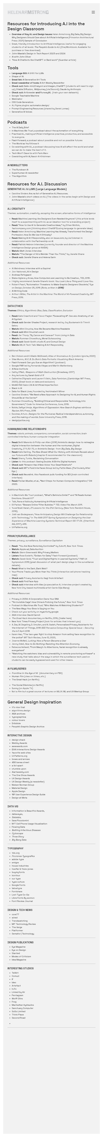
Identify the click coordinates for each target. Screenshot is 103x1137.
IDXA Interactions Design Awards (28, 749)
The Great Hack (20, 679)
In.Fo (14, 988)
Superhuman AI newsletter (25, 172)
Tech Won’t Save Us (22, 153)
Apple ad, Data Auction (31, 549)
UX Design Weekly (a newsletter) (28, 781)
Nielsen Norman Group (23, 784)
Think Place (18, 1014)
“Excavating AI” (60, 316)
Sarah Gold (34, 375)
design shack (18, 739)
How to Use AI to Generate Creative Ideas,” (40, 225)
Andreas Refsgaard (21, 274)
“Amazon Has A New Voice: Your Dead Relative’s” (48, 464)
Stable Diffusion (24, 89)
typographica (19, 717)
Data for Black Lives (22, 391)
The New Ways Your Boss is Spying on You (33, 608)
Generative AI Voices (22, 111)
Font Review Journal (22, 901)
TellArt (15, 972)
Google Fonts (18, 885)
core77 (15, 914)
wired (14, 917)
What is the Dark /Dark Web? (32, 568)
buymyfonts (18, 872)
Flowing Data (18, 827)
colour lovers (18, 720)
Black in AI (17, 388)
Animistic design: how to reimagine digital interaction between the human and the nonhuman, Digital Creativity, (53, 445)
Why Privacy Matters (48, 552)
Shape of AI (18, 76)
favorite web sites (21, 752)
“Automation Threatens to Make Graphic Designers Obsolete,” (57, 284)
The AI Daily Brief (20, 127)
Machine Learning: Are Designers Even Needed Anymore (46, 218)
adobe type (18, 859)
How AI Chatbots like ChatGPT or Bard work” (35, 60)
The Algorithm (19, 176)
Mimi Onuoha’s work (34, 332)
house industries (20, 865)
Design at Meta (19, 797)
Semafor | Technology (23, 933)
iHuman (15, 676)
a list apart (17, 765)
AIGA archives (18, 713)
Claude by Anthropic (70, 89)
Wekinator (17, 99)
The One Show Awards (23, 775)
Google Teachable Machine (25, 95)
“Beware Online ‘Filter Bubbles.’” (38, 504)
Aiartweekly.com (20, 772)
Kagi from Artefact (53, 578)
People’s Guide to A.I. (49, 47)
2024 (62, 53)
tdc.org (15, 853)
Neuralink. (29, 474)
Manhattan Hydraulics (23, 1005)
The (36, 47)
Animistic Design (46, 448)
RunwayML (45, 92)
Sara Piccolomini (20, 820)
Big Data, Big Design (71, 448)
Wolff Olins (17, 998)
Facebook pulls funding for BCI (55, 474)
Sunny (15, 688)
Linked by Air (18, 992)
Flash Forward (19, 140)
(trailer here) (65, 618)
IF (44, 341)
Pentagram (17, 995)
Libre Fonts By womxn (23, 898)
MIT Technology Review (24, 924)
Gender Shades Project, (36, 322)
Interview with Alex (34, 584)
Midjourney (40, 89)
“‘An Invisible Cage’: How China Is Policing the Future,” (39, 602)
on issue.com (57, 238)
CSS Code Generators (22, 102)
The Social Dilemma (22, 685)
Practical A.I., (18, 133)
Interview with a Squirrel (38, 268)
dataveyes (17, 814)
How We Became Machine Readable (52, 328)
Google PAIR (18, 365)
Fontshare (17, 891)
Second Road (18, 1017)
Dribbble (16, 723)
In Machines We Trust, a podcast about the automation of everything (47, 130)
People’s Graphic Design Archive (28, 726)
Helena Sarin (49, 257)
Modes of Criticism (21, 956)
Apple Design (18, 791)
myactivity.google (49, 611)
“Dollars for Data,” (42, 555)
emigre (15, 862)
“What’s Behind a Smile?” (57, 495)
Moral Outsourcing (51, 338)
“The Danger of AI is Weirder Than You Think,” (43, 254)
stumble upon (19, 768)
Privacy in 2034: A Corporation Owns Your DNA (35, 599)
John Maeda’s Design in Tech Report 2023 (33, 53)
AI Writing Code (19, 291)
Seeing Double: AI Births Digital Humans (56, 461)
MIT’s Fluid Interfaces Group (38, 468)
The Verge (17, 927)
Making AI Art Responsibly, (31, 238)
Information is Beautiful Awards (28, 810)
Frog (14, 1001)
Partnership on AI (44, 241)
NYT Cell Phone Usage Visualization (29, 823)
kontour (16, 875)
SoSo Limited (18, 1011)
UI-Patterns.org (19, 527)
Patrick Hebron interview (31, 244)
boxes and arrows (21, 759)
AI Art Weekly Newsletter (52, 82)
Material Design (19, 788)
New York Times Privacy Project (28, 621)
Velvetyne (17, 888)
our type (16, 878)
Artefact (16, 985)
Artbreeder (29, 92)
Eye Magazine (18, 946)
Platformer (17, 930)
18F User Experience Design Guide (28, 794)
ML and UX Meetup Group (76, 691)
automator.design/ (39, 105)
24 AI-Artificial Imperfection (43, 385)
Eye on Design (19, 950)
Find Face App (31, 581)
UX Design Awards (21, 778)
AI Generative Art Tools (34, 79)
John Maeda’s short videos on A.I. (29, 196)
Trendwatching (19, 920)
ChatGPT (60, 86)
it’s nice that (18, 707)
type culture (18, 881)
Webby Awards (19, 743)
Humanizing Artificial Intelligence (51, 501)
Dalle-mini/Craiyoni (33, 86)
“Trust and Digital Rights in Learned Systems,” (56, 558)
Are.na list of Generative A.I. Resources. (48, 193)
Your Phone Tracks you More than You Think (34, 571)
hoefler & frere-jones (22, 869)
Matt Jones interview (31, 250)
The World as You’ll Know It (25, 143)
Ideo (14, 982)
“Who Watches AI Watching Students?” (52, 605)
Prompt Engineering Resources (27, 108)
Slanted (16, 953)
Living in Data (67, 335)
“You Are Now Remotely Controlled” (37, 546)
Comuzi (55, 341)
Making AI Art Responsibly (50, 344)
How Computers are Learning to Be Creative (56, 278)
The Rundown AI (20, 169)
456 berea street (20, 762)
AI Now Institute (20, 368)
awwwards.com (20, 746)
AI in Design (33, 271)
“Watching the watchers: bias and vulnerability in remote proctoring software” (52, 653)
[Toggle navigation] (93, 12)
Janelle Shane (31, 257)
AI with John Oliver (21, 56)
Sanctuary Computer (22, 1008)
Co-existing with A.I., (22, 146)
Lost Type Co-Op (20, 894)
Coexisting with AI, (21, 156)
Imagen (51, 86)
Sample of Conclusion (36, 40)
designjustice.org (21, 420)
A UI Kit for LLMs (35, 73)
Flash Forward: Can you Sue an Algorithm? (33, 362)
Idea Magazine (19, 959)
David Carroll (33, 615)
